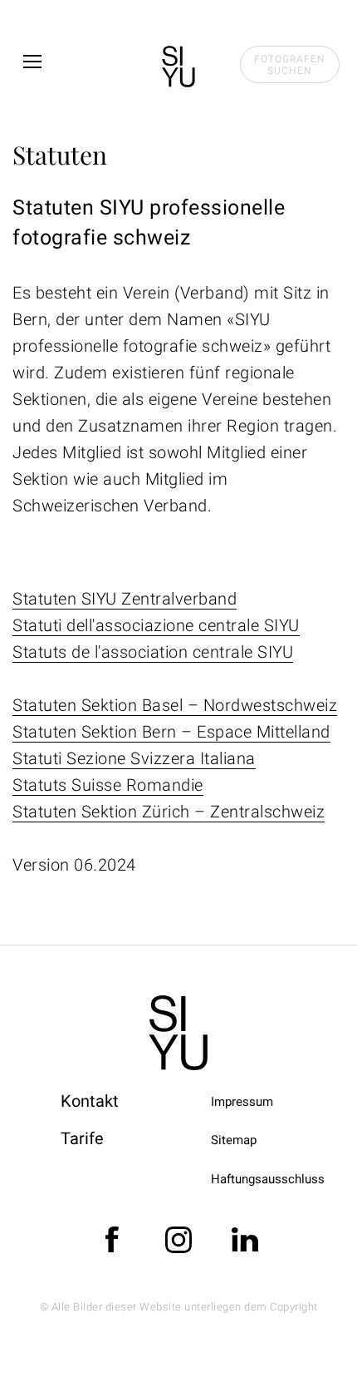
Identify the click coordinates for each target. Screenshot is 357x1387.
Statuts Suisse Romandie (107, 785)
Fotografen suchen (289, 65)
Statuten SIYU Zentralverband (124, 599)
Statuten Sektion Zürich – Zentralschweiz (168, 812)
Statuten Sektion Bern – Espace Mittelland (171, 732)
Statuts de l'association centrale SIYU (152, 652)
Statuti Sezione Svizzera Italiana (134, 758)
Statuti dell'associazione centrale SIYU (156, 625)
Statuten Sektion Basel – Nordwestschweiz (174, 705)
